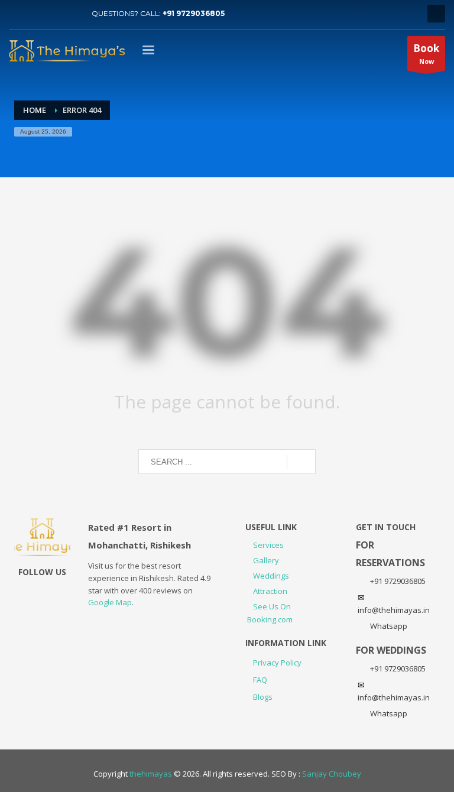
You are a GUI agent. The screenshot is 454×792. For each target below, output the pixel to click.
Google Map (110, 602)
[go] (301, 462)
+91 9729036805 (194, 13)
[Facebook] (71, 13)
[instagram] (53, 13)
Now (426, 53)
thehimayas (150, 773)
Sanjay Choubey (331, 773)
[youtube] (35, 13)
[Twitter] (18, 13)
